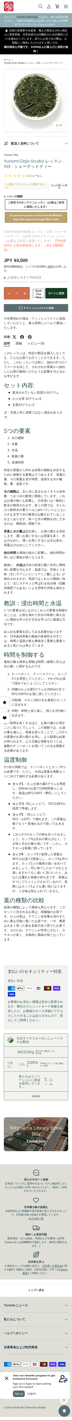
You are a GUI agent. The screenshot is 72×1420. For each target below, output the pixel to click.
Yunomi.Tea (11, 154)
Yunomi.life (18, 1407)
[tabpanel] (36, 655)
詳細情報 (36, 1096)
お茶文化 (57, 1265)
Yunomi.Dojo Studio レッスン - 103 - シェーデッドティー (33, 63)
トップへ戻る (36, 1290)
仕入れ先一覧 (36, 1218)
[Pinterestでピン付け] (30, 337)
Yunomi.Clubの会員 (27, 16)
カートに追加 (56, 293)
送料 (50, 266)
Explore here (36, 1141)
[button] (57, 6)
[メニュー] (66, 6)
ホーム (7, 59)
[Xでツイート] (14, 337)
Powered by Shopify (35, 1407)
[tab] (7, 343)
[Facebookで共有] (22, 337)
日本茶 (46, 1265)
